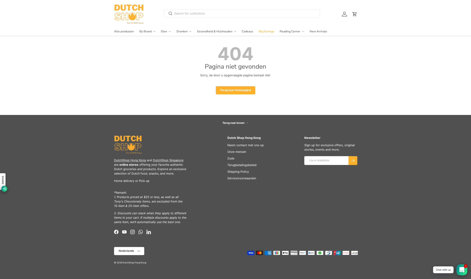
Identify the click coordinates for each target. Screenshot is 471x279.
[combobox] (242, 13)
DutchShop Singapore (168, 160)
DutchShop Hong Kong (130, 160)
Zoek (230, 158)
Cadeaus (247, 31)
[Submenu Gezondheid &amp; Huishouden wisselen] (235, 31)
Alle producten (124, 31)
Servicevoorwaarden (241, 178)
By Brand (145, 31)
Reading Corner (290, 31)
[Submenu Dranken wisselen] (190, 31)
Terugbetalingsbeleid (241, 165)
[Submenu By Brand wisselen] (154, 31)
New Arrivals (318, 31)
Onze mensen (236, 152)
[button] (355, 14)
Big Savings (266, 31)
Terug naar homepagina (235, 90)
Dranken (182, 31)
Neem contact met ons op (245, 145)
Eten (164, 31)
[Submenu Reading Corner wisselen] (303, 31)
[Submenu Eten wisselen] (169, 31)
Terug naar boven (233, 122)
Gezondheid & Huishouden (214, 31)
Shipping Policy (238, 171)
